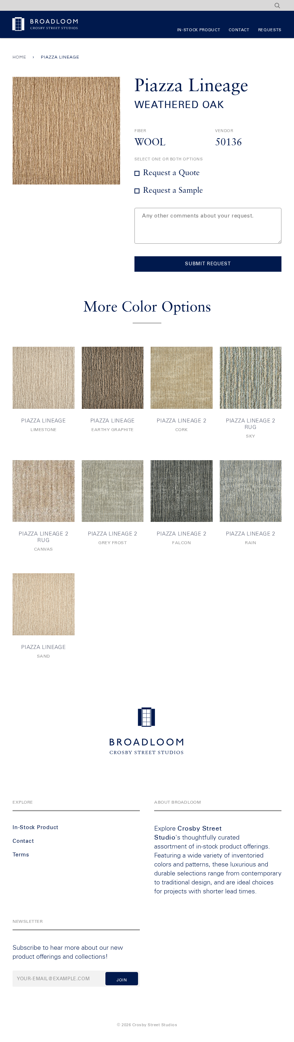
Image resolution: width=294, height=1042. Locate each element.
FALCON (181, 543)
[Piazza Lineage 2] (182, 378)
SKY (250, 436)
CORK (181, 430)
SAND (43, 656)
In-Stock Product (198, 30)
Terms (21, 855)
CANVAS (43, 549)
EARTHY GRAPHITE (112, 430)
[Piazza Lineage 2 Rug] (251, 378)
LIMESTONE (43, 430)
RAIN (250, 543)
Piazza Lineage (43, 421)
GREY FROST (112, 543)
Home (19, 57)
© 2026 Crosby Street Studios (147, 1025)
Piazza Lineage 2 (181, 421)
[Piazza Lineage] (44, 378)
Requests (269, 30)
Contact (239, 30)
